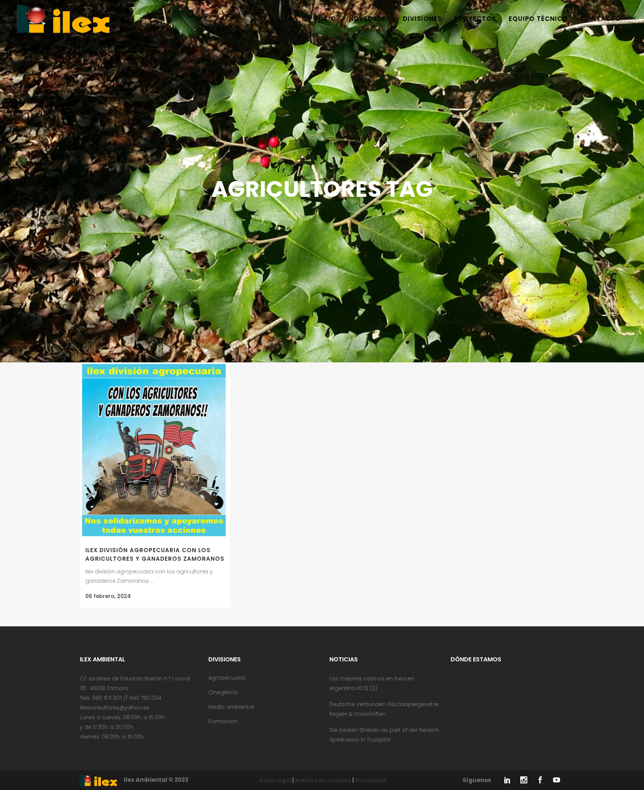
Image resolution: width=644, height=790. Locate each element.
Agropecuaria (226, 678)
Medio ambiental (231, 707)
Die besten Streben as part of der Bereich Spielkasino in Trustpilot (384, 734)
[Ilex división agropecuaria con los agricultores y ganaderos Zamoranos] (155, 450)
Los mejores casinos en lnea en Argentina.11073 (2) (371, 683)
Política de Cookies (323, 780)
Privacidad (371, 780)
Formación (222, 721)
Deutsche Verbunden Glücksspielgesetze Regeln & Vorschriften (384, 709)
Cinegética (222, 692)
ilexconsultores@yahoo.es (114, 707)
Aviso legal (275, 780)
